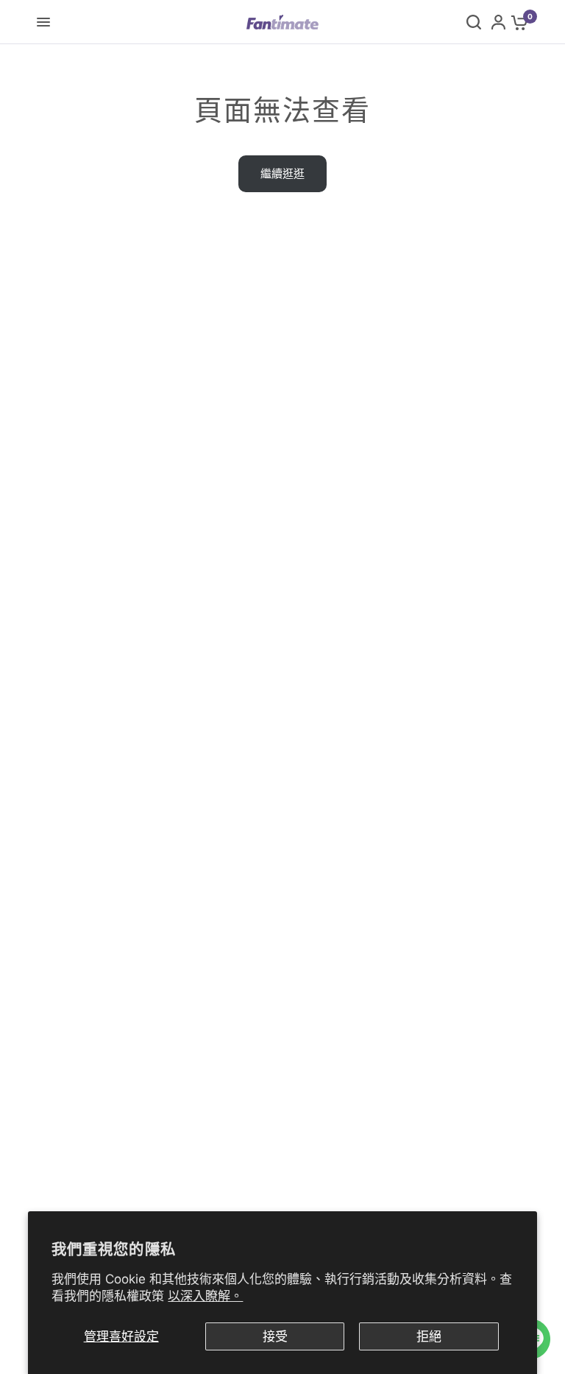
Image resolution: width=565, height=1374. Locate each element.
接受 (275, 1336)
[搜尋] (473, 22)
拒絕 (428, 1336)
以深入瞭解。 (205, 1296)
